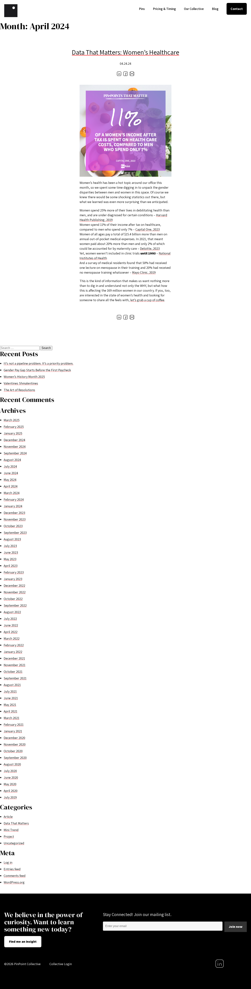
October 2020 (13, 751)
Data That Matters (16, 823)
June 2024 (11, 473)
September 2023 (15, 532)
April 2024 (10, 486)
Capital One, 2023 (147, 229)
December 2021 (14, 658)
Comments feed (15, 876)
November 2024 (15, 446)
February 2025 (14, 427)
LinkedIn (220, 964)
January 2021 (13, 731)
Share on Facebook (125, 74)
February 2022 (14, 645)
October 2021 (13, 671)
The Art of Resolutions (19, 390)
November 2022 (15, 592)
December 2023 (14, 513)
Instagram (243, 964)
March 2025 (11, 420)
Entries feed (12, 869)
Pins (142, 9)
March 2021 (11, 718)
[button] (119, 173)
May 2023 (10, 559)
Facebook (231, 964)
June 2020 (11, 777)
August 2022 (12, 612)
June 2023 (11, 552)
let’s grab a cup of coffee (147, 300)
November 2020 (15, 744)
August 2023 (12, 539)
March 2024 (11, 493)
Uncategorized (14, 843)
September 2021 (15, 678)
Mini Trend (11, 830)
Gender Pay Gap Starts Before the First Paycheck (37, 370)
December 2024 (14, 440)
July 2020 (10, 771)
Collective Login (60, 964)
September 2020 (15, 757)
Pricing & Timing (164, 9)
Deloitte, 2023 (150, 248)
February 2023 (14, 572)
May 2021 (10, 705)
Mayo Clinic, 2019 (144, 272)
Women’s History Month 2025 (24, 377)
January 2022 (13, 652)
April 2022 (10, 632)
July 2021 (10, 691)
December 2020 (14, 738)
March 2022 (11, 638)
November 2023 (15, 519)
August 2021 (12, 685)
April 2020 (10, 791)
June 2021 (11, 698)
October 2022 (13, 599)
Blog (215, 9)
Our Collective (194, 9)
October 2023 (13, 526)
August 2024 (12, 460)
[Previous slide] (84, 130)
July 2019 (10, 797)
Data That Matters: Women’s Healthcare (125, 52)
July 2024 (10, 466)
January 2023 (13, 579)
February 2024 (14, 499)
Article (8, 817)
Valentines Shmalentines (21, 383)
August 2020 (12, 764)
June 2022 (11, 625)
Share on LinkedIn (119, 74)
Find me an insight (23, 941)
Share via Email (132, 74)
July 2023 (10, 546)
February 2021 (14, 724)
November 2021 (14, 665)
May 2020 (10, 784)
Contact (237, 9)
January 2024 (13, 506)
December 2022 (14, 585)
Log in (8, 862)
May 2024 (10, 479)
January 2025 (13, 433)
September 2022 (15, 605)
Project (9, 836)
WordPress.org (14, 882)
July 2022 (10, 618)
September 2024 (15, 453)
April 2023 (10, 566)
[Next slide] (167, 130)
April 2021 (10, 711)
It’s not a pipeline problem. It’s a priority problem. (38, 363)
